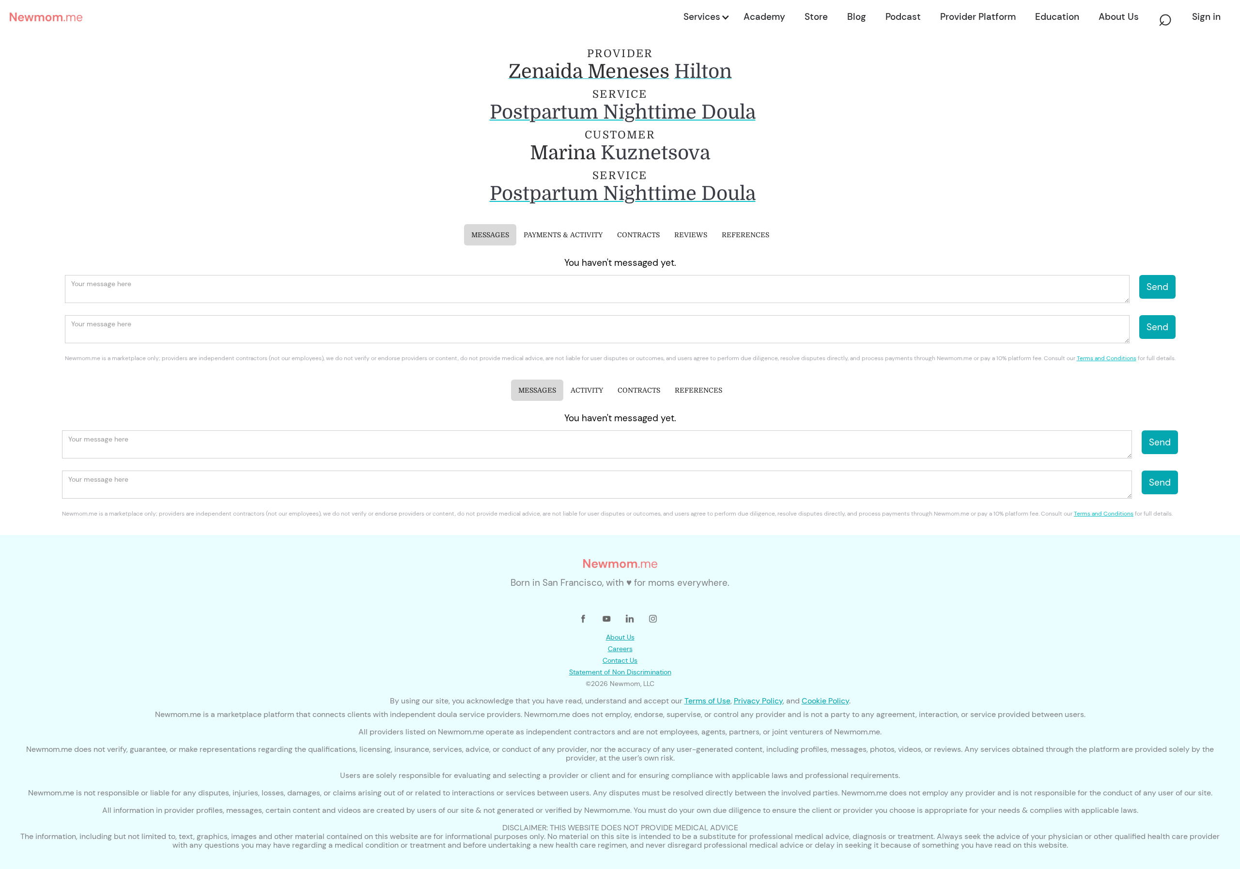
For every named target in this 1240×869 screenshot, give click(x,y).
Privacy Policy (758, 701)
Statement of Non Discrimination (620, 672)
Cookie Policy (825, 701)
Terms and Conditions (1106, 358)
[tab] (490, 234)
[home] (344, 17)
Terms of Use (707, 701)
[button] (706, 16)
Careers (620, 648)
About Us (620, 637)
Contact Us (620, 660)
